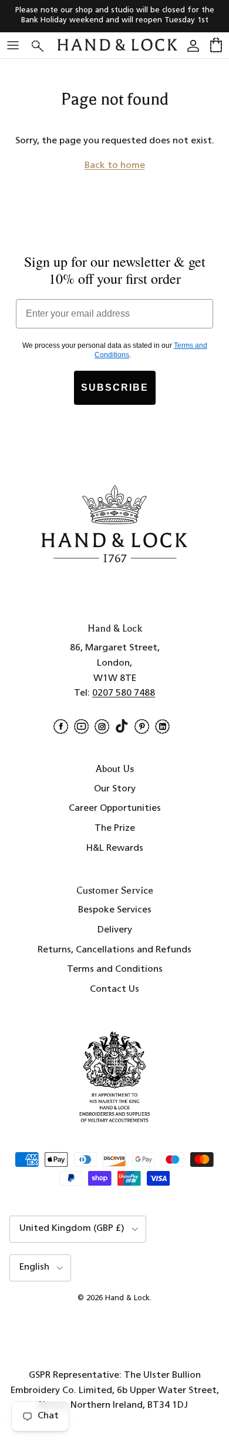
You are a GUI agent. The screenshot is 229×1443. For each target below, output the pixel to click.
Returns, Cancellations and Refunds (114, 950)
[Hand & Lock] (117, 45)
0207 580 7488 (123, 693)
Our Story (115, 789)
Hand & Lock (127, 1298)
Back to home (115, 165)
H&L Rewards (114, 848)
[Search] (45, 44)
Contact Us (114, 989)
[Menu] (13, 45)
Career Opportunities (115, 808)
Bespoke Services (114, 910)
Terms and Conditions (115, 969)
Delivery (114, 930)
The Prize (115, 828)
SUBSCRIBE (115, 387)
